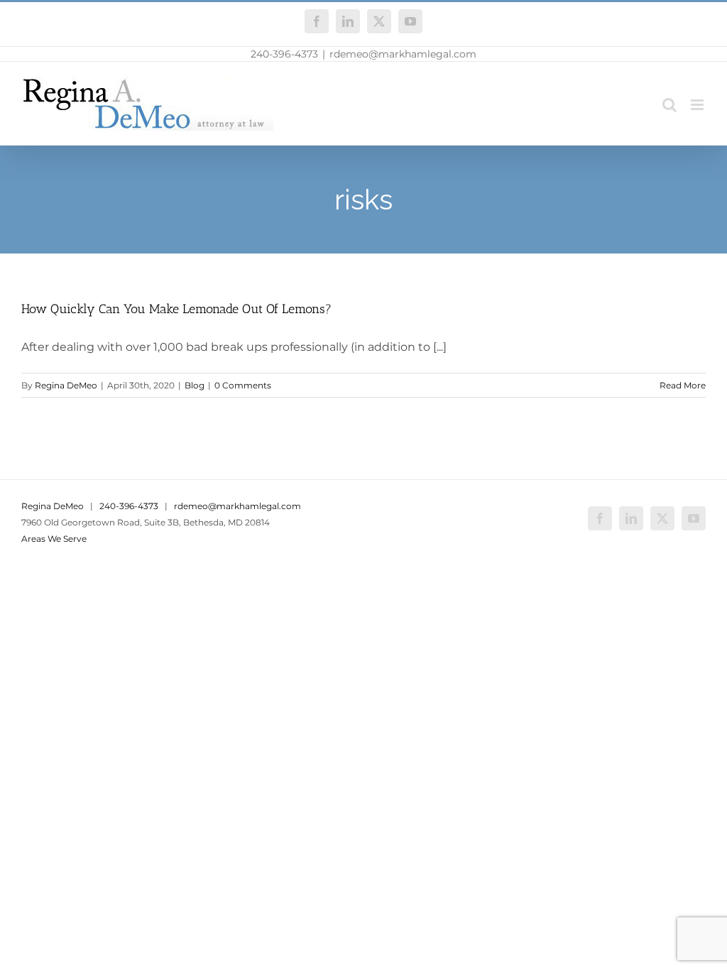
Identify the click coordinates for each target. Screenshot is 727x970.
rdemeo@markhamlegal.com (402, 54)
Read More (683, 385)
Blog (194, 385)
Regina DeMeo (66, 385)
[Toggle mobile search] (669, 104)
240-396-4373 (284, 54)
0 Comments (242, 385)
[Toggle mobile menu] (698, 104)
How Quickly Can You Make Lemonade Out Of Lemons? (176, 309)
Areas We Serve (54, 538)
